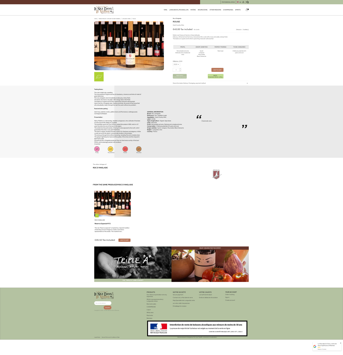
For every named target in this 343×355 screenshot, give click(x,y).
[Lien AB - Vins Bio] (99, 76)
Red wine (149, 318)
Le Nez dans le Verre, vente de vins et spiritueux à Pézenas (327, 344)
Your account (231, 292)
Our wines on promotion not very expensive (157, 295)
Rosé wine (150, 315)
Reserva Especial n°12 (103, 224)
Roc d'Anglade (177, 18)
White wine (150, 312)
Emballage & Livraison (179, 306)
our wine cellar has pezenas (181, 303)
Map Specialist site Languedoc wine (184, 300)
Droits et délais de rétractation (208, 297)
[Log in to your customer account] (243, 2)
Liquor (149, 310)
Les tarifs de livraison (205, 295)
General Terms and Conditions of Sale (110, 337)
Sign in (227, 297)
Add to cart (217, 70)
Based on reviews (322, 349)
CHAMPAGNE (151, 307)
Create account (230, 300)
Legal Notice (97, 337)
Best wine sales (151, 304)
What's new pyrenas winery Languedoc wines (155, 300)
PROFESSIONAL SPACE (228, 2)
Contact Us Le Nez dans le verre (183, 297)
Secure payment (178, 295)
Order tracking (229, 294)
